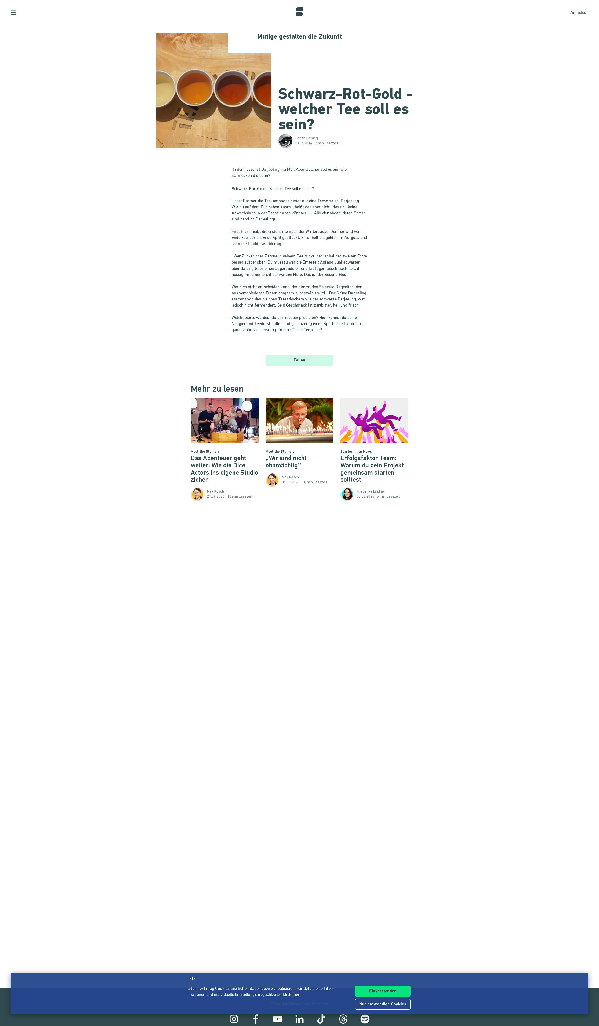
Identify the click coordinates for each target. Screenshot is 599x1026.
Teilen (299, 360)
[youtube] (277, 1019)
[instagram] (234, 1019)
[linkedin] (299, 1019)
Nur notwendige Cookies (382, 1004)
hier (296, 995)
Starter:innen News (356, 452)
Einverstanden (383, 991)
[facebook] (255, 1019)
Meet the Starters (205, 452)
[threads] (343, 1019)
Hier (323, 318)
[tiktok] (321, 1019)
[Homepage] (299, 11)
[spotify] (365, 1019)
